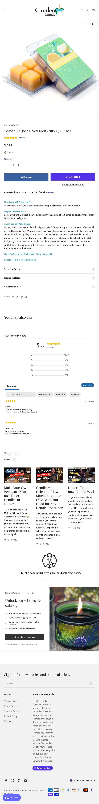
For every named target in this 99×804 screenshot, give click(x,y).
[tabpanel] (49, 415)
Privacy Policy (10, 716)
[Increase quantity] (18, 165)
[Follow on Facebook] (6, 780)
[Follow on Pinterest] (19, 780)
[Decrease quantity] (8, 165)
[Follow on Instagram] (12, 780)
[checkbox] (75, 394)
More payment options (73, 184)
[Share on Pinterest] (22, 296)
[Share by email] (26, 296)
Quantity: (8, 159)
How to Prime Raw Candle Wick (81, 490)
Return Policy (10, 706)
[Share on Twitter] (17, 296)
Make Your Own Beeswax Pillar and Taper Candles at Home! (16, 496)
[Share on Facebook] (13, 296)
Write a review (87, 385)
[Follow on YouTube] (25, 780)
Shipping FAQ (10, 701)
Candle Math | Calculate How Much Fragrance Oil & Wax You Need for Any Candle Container (49, 498)
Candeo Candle (11, 125)
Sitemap (8, 721)
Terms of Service (12, 711)
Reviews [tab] (12, 386)
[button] (49, 355)
